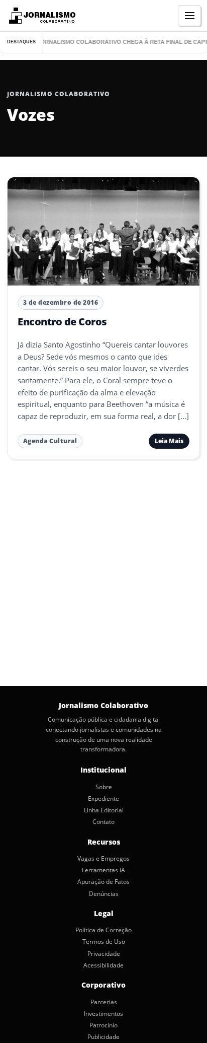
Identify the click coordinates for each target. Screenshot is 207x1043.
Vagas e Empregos (103, 859)
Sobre (103, 787)
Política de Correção (103, 930)
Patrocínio (103, 1025)
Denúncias (104, 894)
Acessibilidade (103, 965)
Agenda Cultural (50, 441)
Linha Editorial (104, 810)
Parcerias (103, 1002)
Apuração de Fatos (103, 882)
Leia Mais (169, 441)
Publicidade (103, 1037)
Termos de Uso (103, 942)
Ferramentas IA (103, 870)
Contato (103, 822)
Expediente (103, 799)
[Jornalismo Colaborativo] (41, 16)
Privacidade (103, 954)
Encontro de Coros (62, 321)
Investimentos (103, 1014)
